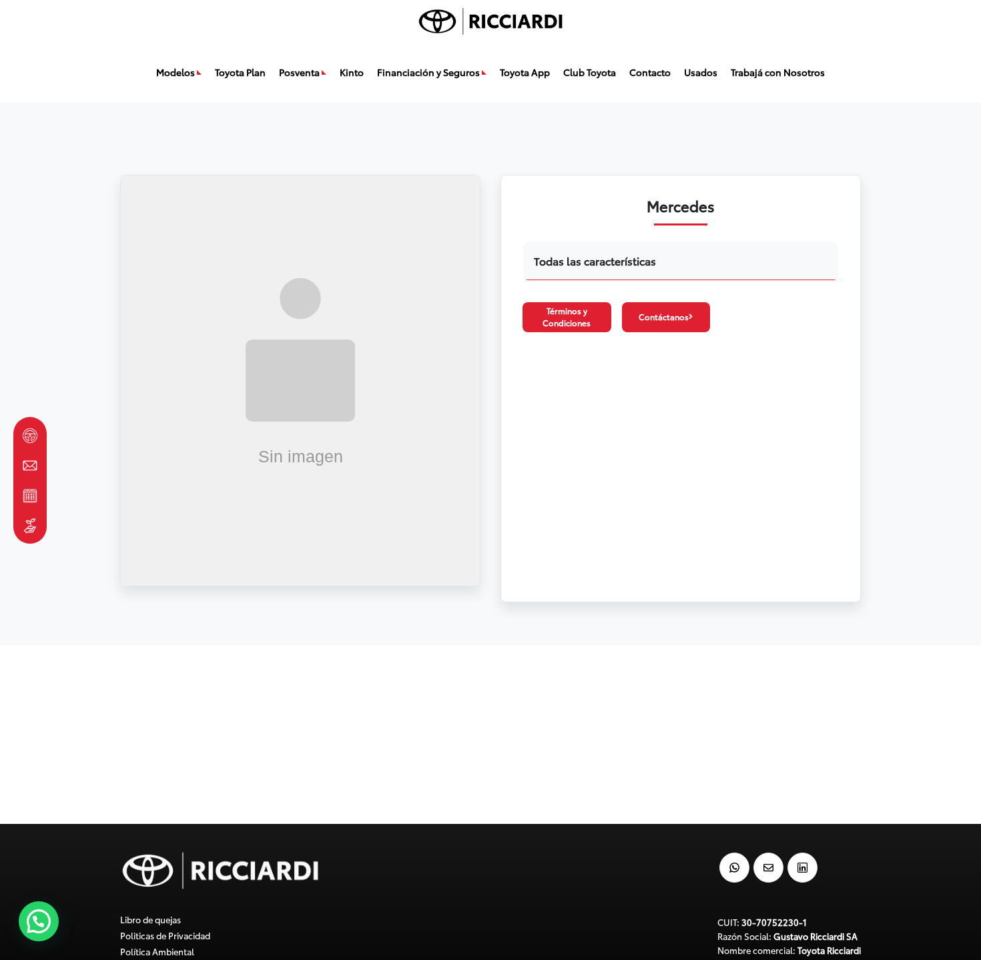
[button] (39, 921)
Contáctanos (664, 316)
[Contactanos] (30, 465)
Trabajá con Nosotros (778, 72)
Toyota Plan (240, 72)
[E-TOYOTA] (30, 435)
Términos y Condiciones (567, 316)
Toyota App (525, 72)
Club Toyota (589, 72)
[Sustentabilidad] (30, 525)
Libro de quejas (150, 919)
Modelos (175, 72)
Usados (700, 72)
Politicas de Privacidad (165, 935)
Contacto (650, 72)
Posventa (299, 72)
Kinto (352, 72)
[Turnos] (30, 495)
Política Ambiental (157, 951)
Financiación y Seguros (428, 72)
